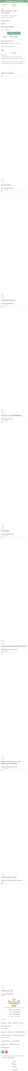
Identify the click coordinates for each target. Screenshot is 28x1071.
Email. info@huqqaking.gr (14, 1014)
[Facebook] (2, 1052)
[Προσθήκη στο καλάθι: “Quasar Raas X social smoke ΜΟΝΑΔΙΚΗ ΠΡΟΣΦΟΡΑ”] (2, 758)
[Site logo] (14, 4)
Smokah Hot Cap (7, 991)
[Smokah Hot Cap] (14, 934)
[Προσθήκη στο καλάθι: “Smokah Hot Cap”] (2, 988)
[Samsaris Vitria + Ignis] (14, 821)
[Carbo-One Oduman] (14, 242)
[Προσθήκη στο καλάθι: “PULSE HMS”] (2, 528)
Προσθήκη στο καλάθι (13, 33)
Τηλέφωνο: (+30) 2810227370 (14, 1009)
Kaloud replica (6, 185)
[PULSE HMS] (14, 473)
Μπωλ (15, 649)
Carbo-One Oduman (8, 300)
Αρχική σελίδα (5, 15)
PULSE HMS (5, 531)
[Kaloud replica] (14, 127)
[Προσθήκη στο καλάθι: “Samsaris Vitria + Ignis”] (2, 874)
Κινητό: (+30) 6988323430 (14, 1012)
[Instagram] (6, 1052)
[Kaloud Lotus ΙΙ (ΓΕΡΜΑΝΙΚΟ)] (13, 357)
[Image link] (14, 1002)
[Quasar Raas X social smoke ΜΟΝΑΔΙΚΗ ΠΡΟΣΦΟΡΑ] (14, 703)
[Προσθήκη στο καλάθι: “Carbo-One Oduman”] (2, 297)
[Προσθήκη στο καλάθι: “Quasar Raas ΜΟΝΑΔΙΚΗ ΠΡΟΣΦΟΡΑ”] (2, 643)
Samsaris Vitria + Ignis (9, 877)
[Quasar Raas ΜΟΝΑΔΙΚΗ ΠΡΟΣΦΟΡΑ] (14, 588)
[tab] (14, 52)
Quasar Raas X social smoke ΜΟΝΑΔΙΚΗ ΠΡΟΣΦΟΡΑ (11, 762)
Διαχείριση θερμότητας (7, 17)
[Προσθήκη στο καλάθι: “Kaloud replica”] (2, 182)
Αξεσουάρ (12, 15)
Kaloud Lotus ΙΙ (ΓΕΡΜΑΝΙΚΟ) (11, 415)
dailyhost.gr (11, 1057)
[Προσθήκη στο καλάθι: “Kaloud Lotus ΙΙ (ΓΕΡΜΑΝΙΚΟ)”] (2, 412)
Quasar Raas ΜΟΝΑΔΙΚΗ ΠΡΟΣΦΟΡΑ (14, 646)
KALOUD (3, 23)
